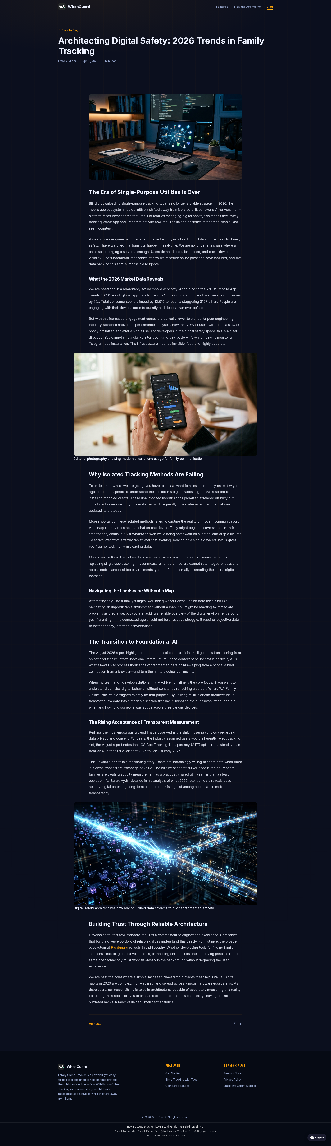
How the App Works (247, 6)
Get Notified (173, 1073)
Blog (270, 6)
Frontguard (119, 947)
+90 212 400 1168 (156, 1135)
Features (222, 6)
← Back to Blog (68, 30)
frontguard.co (177, 1135)
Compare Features (178, 1085)
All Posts (95, 1024)
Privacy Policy (233, 1079)
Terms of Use (233, 1073)
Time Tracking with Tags (181, 1079)
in (240, 1024)
